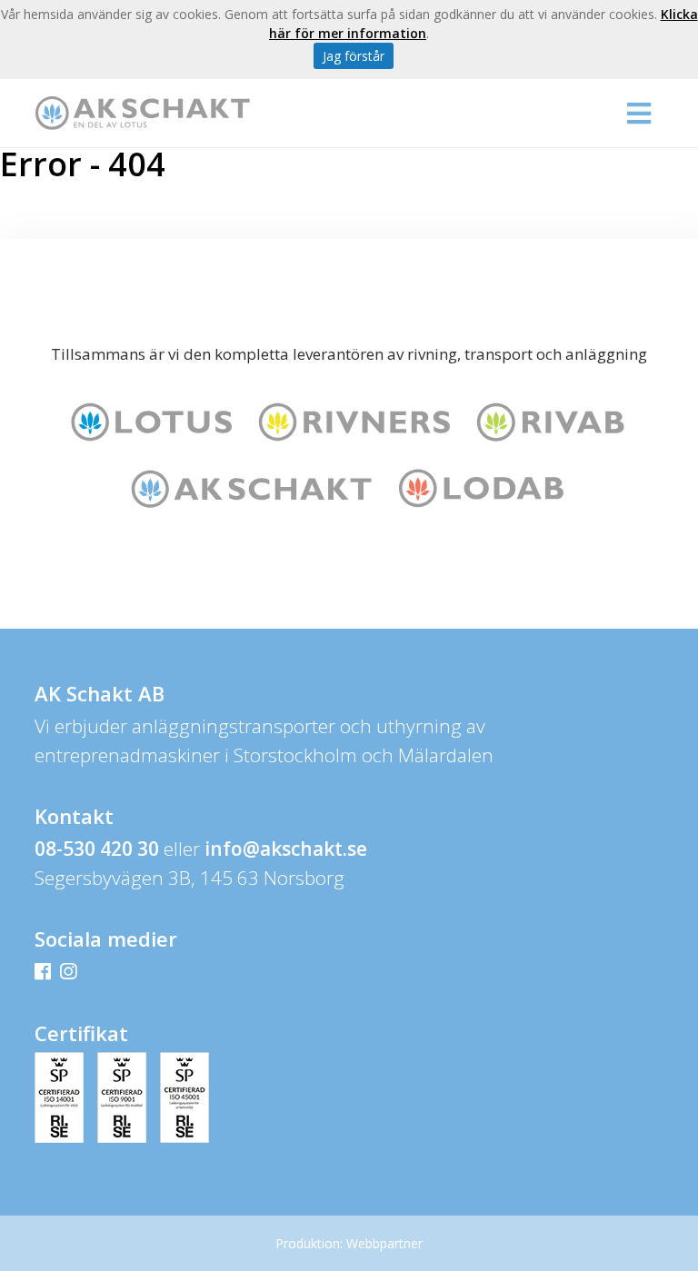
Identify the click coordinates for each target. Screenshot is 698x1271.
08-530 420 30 (97, 848)
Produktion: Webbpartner (349, 1243)
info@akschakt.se (285, 848)
